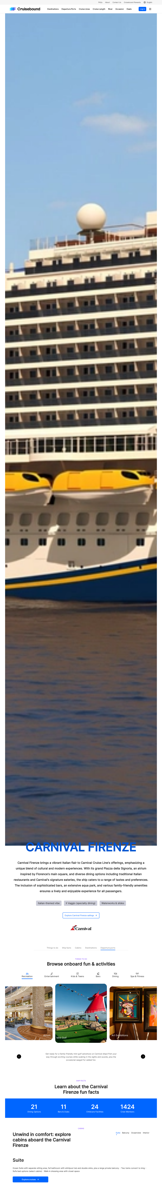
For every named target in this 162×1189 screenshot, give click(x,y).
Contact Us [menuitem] (117, 2)
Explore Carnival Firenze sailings (79, 915)
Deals (129, 9)
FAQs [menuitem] (100, 2)
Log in (142, 9)
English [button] (149, 2)
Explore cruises (29, 1179)
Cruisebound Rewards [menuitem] (132, 2)
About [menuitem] (107, 2)
